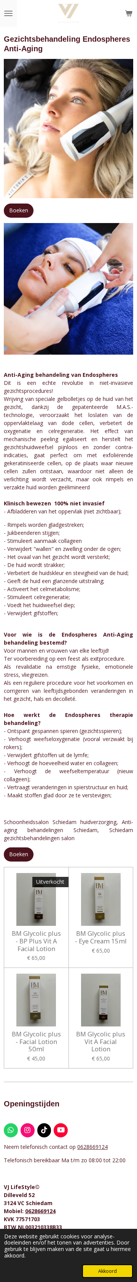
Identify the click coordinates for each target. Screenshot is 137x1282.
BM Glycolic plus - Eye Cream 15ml (101, 937)
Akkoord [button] (107, 1271)
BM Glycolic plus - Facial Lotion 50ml (36, 1041)
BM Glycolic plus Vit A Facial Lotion (100, 1041)
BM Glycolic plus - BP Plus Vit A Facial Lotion (36, 941)
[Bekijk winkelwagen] (128, 13)
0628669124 (92, 1146)
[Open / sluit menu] (8, 13)
